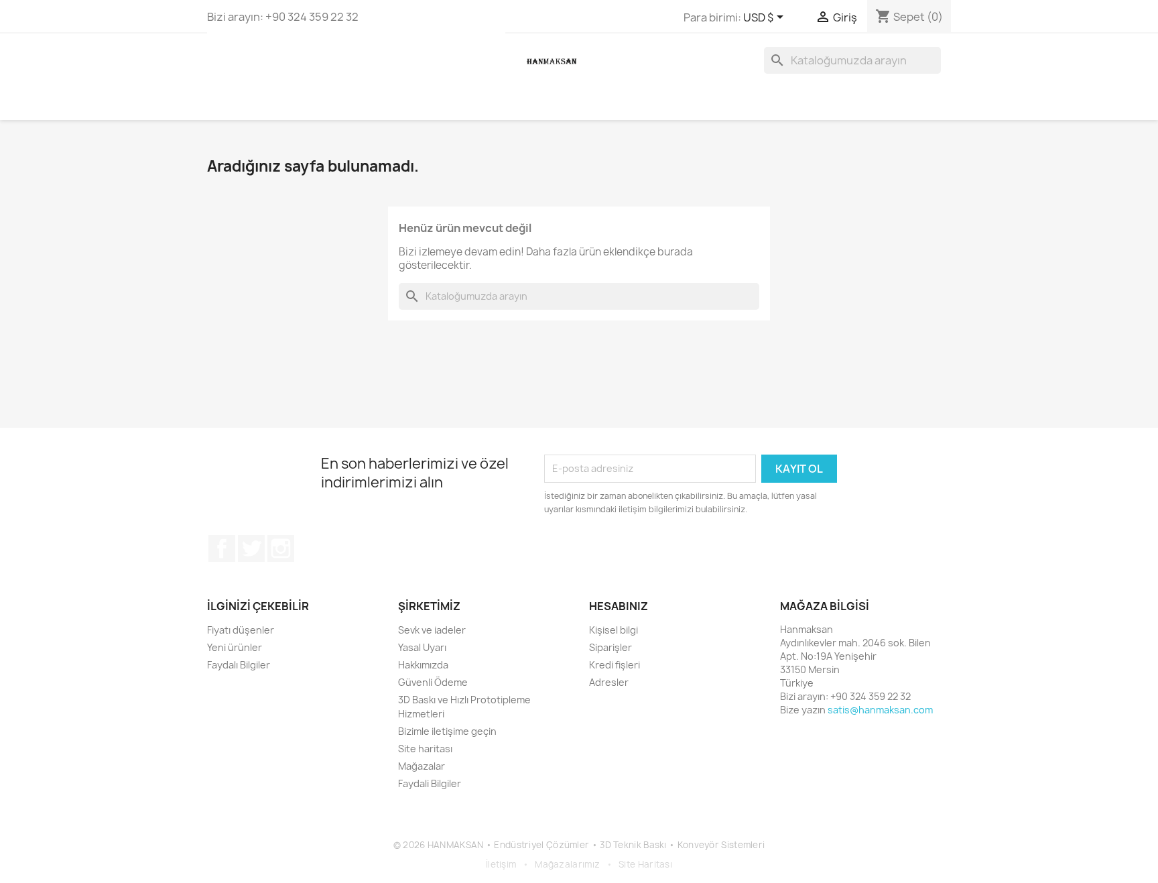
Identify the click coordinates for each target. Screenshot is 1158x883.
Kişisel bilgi (613, 630)
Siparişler (610, 647)
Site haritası (425, 748)
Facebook (221, 548)
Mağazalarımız (567, 864)
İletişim (501, 864)
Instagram (280, 548)
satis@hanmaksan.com (880, 709)
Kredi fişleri (614, 664)
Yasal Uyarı (422, 647)
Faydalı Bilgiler (238, 664)
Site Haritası (645, 864)
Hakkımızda (423, 664)
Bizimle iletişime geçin (447, 731)
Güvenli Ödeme (433, 682)
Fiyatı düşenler (240, 630)
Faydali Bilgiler (429, 783)
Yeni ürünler (234, 647)
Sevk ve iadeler (432, 630)
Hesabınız (618, 606)
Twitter (251, 548)
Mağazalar (421, 766)
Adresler (609, 682)
